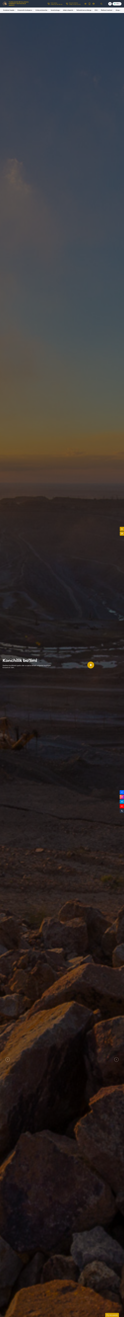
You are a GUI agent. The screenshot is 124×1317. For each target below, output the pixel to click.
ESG (96, 10)
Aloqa (118, 10)
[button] (112, 1315)
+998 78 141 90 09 (56, 4)
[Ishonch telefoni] (122, 529)
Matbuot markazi (106, 10)
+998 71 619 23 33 (75, 4)
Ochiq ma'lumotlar (41, 10)
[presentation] (7, 1059)
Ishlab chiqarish (68, 10)
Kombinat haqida (8, 10)
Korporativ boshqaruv (25, 10)
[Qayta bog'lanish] (122, 533)
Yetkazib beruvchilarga (83, 10)
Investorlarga (55, 10)
